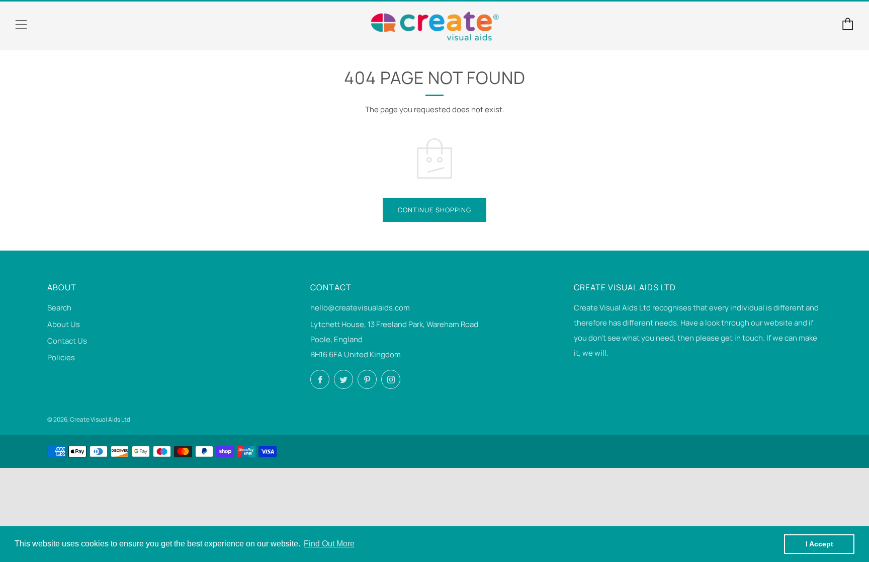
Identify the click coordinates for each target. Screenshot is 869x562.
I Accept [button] (819, 544)
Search (59, 307)
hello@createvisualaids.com (360, 307)
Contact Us (67, 341)
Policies (61, 357)
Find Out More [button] (329, 543)
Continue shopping (434, 209)
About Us (63, 324)
